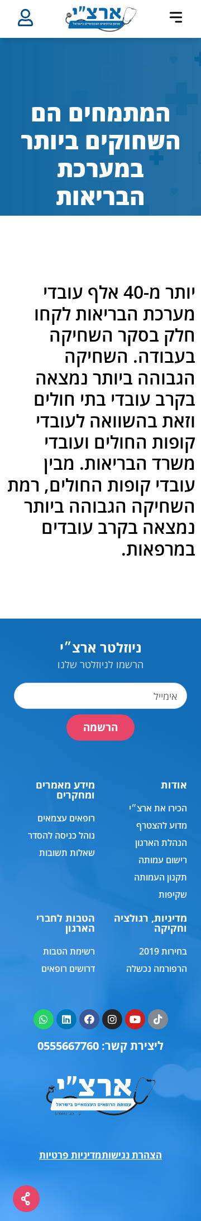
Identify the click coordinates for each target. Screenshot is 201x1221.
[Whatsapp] (44, 1019)
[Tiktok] (158, 1019)
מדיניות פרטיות (70, 1155)
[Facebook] (89, 1019)
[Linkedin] (66, 1019)
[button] (176, 17)
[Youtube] (135, 1019)
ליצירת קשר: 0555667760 (100, 1045)
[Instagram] (112, 1019)
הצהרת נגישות (132, 1155)
